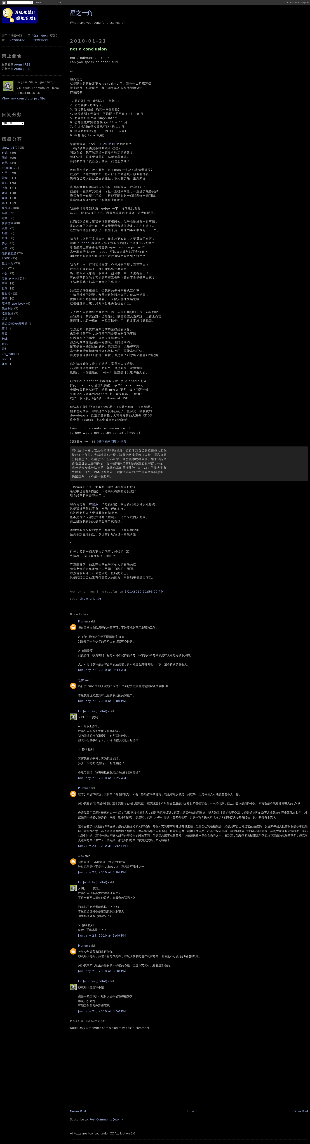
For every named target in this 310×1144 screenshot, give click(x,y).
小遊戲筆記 (17, 40)
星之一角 (7, 263)
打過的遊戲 (40, 40)
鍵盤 (5, 288)
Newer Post (78, 1111)
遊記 (5, 344)
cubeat (83, 243)
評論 (5, 318)
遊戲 (5, 163)
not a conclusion (88, 49)
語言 (5, 298)
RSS (27, 64)
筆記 (5, 183)
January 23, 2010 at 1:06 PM (102, 872)
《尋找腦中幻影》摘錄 (111, 441)
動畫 (5, 233)
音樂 (5, 193)
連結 (5, 364)
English (7, 168)
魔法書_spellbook (13, 303)
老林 (81, 680)
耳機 (5, 238)
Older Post (300, 1111)
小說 (5, 273)
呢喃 (5, 198)
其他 (5, 203)
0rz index (39, 35)
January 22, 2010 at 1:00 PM (102, 701)
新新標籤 (7, 223)
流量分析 (7, 313)
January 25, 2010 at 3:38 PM (102, 971)
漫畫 (5, 228)
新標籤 (6, 208)
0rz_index (8, 354)
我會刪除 (7, 308)
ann (4, 268)
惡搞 (5, 328)
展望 (5, 333)
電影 (5, 349)
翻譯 (5, 339)
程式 (5, 152)
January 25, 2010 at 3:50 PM (102, 1011)
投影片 (6, 293)
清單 (5, 283)
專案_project (10, 278)
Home (189, 1111)
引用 (5, 173)
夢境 (5, 243)
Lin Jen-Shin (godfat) (92, 711)
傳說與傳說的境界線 (15, 323)
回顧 (5, 188)
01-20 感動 (106, 144)
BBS (5, 359)
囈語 (5, 213)
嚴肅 (5, 218)
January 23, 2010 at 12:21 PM (103, 845)
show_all (8, 147)
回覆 (5, 248)
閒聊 (5, 157)
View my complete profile (23, 98)
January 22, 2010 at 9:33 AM (102, 670)
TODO (6, 258)
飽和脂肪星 (9, 253)
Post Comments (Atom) (106, 1119)
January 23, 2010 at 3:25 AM (102, 778)
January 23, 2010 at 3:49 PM (102, 935)
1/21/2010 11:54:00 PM (144, 591)
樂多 (95, 504)
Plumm (83, 621)
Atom (18, 64)
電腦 (5, 178)
